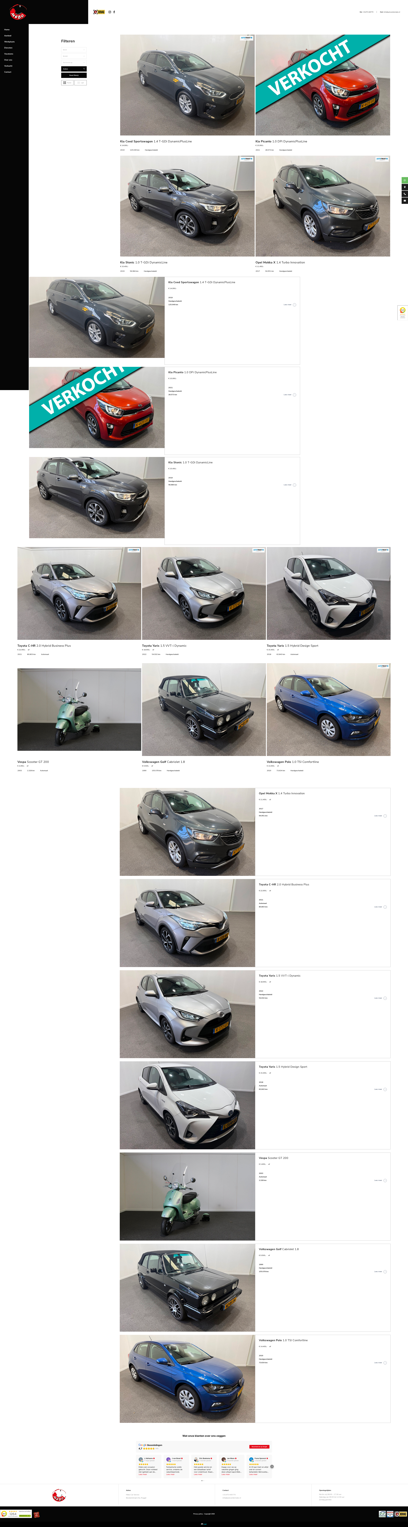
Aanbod (7, 35)
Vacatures (8, 54)
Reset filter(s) (74, 75)
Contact (7, 72)
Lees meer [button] (143, 1474)
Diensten (8, 48)
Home (7, 29)
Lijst (82, 83)
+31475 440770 (366, 12)
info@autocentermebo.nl (390, 12)
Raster (69, 83)
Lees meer (288, 304)
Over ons (8, 60)
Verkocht (8, 66)
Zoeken (65, 69)
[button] (136, 1466)
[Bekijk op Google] (141, 1459)
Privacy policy (198, 1514)
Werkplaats (9, 41)
